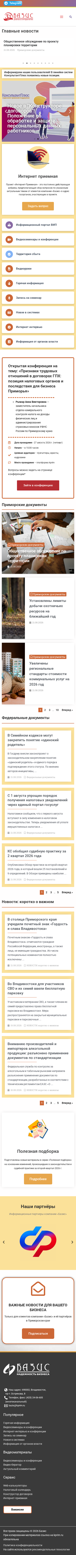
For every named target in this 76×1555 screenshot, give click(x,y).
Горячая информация (30, 283)
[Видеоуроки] (9, 268)
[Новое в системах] (9, 312)
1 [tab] (23, 63)
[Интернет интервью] (9, 327)
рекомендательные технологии (51, 1549)
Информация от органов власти (37, 341)
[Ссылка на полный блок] (38, 543)
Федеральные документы (25, 718)
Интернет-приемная (15, 1498)
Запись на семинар (28, 297)
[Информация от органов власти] (9, 341)
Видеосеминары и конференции (37, 239)
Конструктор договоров (17, 1494)
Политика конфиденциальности (22, 1545)
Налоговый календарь (17, 1489)
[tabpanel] (38, 47)
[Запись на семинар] (9, 298)
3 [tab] (30, 63)
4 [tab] (34, 63)
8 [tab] (49, 63)
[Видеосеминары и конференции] (9, 239)
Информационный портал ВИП (36, 224)
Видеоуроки (24, 268)
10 (57, 709)
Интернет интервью (29, 327)
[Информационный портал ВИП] (9, 225)
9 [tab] (53, 63)
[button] (70, 17)
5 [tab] (38, 63)
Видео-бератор (12, 1464)
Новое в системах (28, 312)
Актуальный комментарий (19, 1468)
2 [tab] (27, 63)
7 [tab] (45, 63)
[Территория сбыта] (9, 254)
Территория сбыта (28, 254)
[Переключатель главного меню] (61, 17)
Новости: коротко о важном (28, 902)
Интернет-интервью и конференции (24, 1431)
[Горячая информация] (9, 283)
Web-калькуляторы (15, 1485)
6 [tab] (42, 63)
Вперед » (67, 709)
